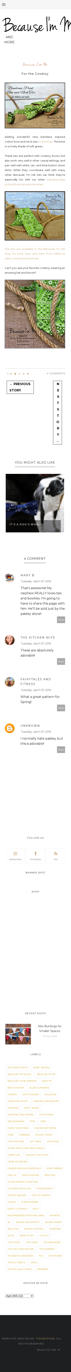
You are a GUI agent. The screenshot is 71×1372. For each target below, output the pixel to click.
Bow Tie (47, 1081)
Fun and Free (15, 1141)
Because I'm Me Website (22, 1081)
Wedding (42, 1269)
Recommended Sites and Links (25, 1215)
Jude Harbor (54, 1168)
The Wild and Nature (20, 1249)
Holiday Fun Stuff (37, 1155)
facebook (35, 859)
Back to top (47, 1349)
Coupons (13, 1107)
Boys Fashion (15, 1087)
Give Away (53, 1141)
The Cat (44, 1235)
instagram (15, 859)
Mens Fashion (30, 1175)
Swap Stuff (26, 1235)
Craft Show (31, 1107)
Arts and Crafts (17, 1067)
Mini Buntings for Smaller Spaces (50, 1028)
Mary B (28, 575)
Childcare (50, 1094)
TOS (41, 1255)
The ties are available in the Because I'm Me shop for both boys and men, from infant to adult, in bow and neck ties (35, 253)
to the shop (45, 141)
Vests (34, 1262)
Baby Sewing (42, 1067)
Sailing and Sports (27, 1222)
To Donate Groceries (20, 1255)
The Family (14, 1242)
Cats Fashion (30, 1094)
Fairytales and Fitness (36, 681)
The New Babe (52, 1242)
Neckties (49, 1175)
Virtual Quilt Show (19, 1269)
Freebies (24, 1134)
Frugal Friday (44, 1134)
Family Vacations (18, 1128)
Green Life (13, 1155)
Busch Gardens (39, 1087)
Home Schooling (17, 1161)
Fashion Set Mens (45, 1128)
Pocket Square (16, 1195)
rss (56, 859)
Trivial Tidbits (16, 1262)
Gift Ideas (36, 1141)
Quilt (36, 1208)
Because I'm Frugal (19, 1074)
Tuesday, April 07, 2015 (36, 581)
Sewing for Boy (34, 1228)
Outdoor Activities (19, 1188)
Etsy (32, 1121)
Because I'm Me (35, 64)
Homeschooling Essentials (24, 1168)
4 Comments (56, 373)
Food (10, 1134)
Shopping (55, 1228)
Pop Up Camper (41, 1195)
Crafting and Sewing (20, 1114)
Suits (10, 1235)
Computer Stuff (17, 1101)
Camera (12, 1094)
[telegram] (15, 373)
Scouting (13, 1228)
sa (8, 1222)
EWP (43, 1121)
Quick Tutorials (17, 1208)
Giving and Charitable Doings (26, 1148)
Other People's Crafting (22, 1181)
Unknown (30, 726)
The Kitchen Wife (38, 637)
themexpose (45, 1338)
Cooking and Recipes (46, 1101)
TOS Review (55, 1255)
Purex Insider (29, 1202)
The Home (32, 1242)
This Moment (47, 1249)
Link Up (12, 1175)
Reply (61, 619)
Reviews (55, 1215)
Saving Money (53, 1222)
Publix (11, 1202)
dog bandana (15, 1121)
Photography (45, 1188)
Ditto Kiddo (46, 1114)
